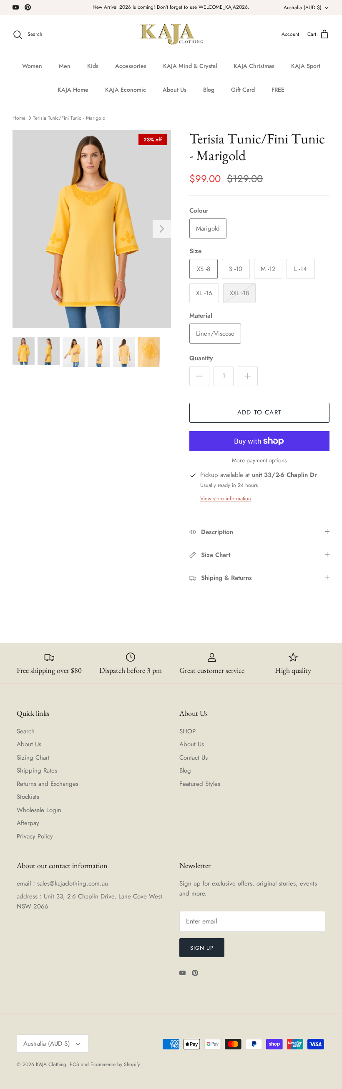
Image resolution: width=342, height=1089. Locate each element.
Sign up (202, 948)
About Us (174, 89)
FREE (278, 89)
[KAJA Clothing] (171, 34)
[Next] (162, 229)
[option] (92, 229)
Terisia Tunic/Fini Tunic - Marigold (69, 118)
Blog (208, 89)
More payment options (259, 460)
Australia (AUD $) (303, 7)
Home (19, 118)
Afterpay (28, 823)
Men (64, 66)
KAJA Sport (305, 66)
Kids (92, 66)
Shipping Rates (37, 770)
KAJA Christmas (254, 66)
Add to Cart (259, 412)
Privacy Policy (35, 836)
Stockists (28, 796)
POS (74, 1064)
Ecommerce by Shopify (115, 1064)
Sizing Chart (33, 757)
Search (26, 731)
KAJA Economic (125, 89)
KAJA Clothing (51, 1064)
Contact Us (193, 757)
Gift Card (243, 89)
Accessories (130, 66)
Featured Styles (199, 783)
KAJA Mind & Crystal (190, 66)
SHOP (187, 731)
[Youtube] (16, 7)
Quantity (201, 358)
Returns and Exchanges (47, 783)
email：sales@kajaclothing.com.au (62, 883)
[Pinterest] (28, 7)
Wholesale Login (39, 810)
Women (32, 66)
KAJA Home (73, 89)
